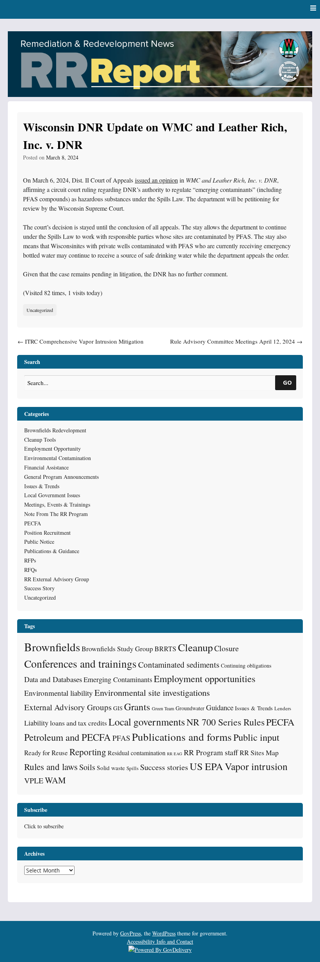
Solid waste (111, 768)
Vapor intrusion (256, 766)
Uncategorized (40, 310)
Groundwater (190, 708)
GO (287, 382)
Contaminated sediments (178, 664)
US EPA (206, 766)
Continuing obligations (246, 665)
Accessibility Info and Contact (160, 941)
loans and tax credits (78, 722)
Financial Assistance (46, 467)
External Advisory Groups (68, 707)
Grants (137, 706)
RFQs (30, 569)
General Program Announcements (61, 476)
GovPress (130, 933)
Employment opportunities (205, 678)
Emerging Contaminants (118, 679)
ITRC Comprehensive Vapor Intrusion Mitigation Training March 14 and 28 (81, 345)
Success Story (39, 588)
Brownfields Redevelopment (55, 430)
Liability (36, 722)
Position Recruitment (47, 532)
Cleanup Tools (40, 439)
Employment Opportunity (52, 448)
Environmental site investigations (152, 692)
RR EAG (174, 753)
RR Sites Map (259, 752)
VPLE (33, 780)
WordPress (164, 933)
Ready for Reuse (46, 752)
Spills (132, 768)
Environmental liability (58, 693)
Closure (226, 648)
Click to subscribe (44, 826)
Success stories (164, 767)
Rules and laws (51, 766)
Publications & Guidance (51, 551)
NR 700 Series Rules (226, 722)
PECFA (32, 523)
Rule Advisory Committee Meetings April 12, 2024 (236, 341)
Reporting (87, 751)
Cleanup (195, 647)
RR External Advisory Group (56, 579)
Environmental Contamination (57, 458)
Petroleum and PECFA (67, 737)
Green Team (163, 708)
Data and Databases (53, 679)
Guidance (219, 707)
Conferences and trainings (80, 663)
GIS (118, 708)
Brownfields (52, 646)
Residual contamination (136, 753)
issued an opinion (156, 180)
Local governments (146, 721)
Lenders (282, 708)
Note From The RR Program (56, 514)
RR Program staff (211, 752)
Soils (87, 766)
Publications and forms (182, 736)
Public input (256, 737)
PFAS (121, 738)
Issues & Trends (41, 486)
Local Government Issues (52, 495)
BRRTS (165, 648)
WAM (55, 780)
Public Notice (39, 541)
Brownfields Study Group (117, 648)
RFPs (30, 560)
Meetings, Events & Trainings (57, 504)
